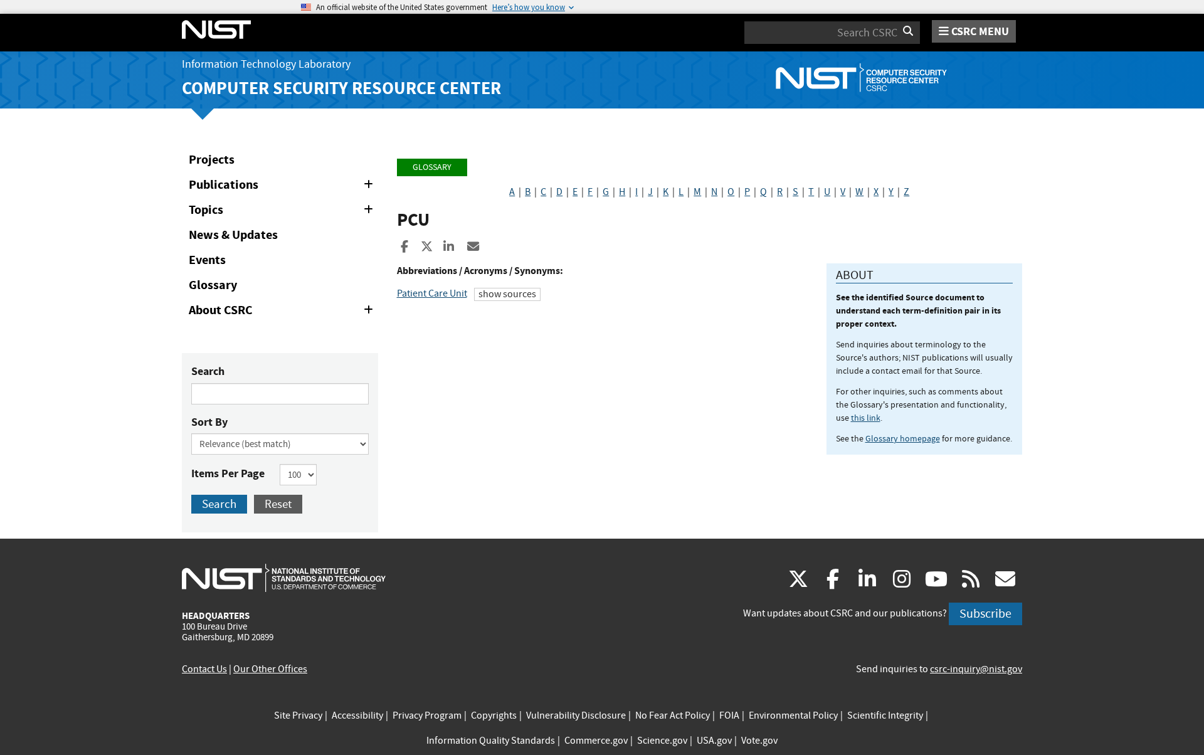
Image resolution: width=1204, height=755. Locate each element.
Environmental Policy (793, 715)
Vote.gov (759, 740)
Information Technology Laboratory (266, 64)
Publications (283, 187)
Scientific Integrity (885, 715)
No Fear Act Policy (672, 715)
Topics (283, 212)
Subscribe (985, 613)
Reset (278, 504)
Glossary (213, 285)
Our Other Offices (270, 669)
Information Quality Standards (490, 740)
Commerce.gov (596, 740)
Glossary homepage (902, 438)
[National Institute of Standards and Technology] (284, 577)
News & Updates (233, 234)
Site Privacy (298, 715)
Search (207, 371)
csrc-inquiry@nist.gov (976, 669)
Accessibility (357, 715)
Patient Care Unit (432, 293)
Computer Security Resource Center (341, 88)
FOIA (729, 715)
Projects (212, 159)
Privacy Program (427, 715)
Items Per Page (228, 473)
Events (207, 259)
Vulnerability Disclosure (576, 715)
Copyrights (494, 715)
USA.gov (714, 740)
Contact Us (204, 669)
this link (865, 417)
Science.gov (662, 740)
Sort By (209, 422)
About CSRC (283, 312)
